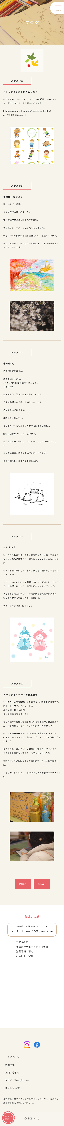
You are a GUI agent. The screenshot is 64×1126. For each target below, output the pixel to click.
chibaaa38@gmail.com (32, 931)
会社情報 (10, 1064)
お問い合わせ (12, 1072)
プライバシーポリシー (17, 1080)
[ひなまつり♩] (32, 659)
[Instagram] (27, 1044)
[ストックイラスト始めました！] (32, 161)
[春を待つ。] (32, 512)
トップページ (12, 1056)
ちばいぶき (32, 916)
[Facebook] (37, 1044)
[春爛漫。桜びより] (32, 289)
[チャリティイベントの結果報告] (32, 819)
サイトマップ (12, 1088)
